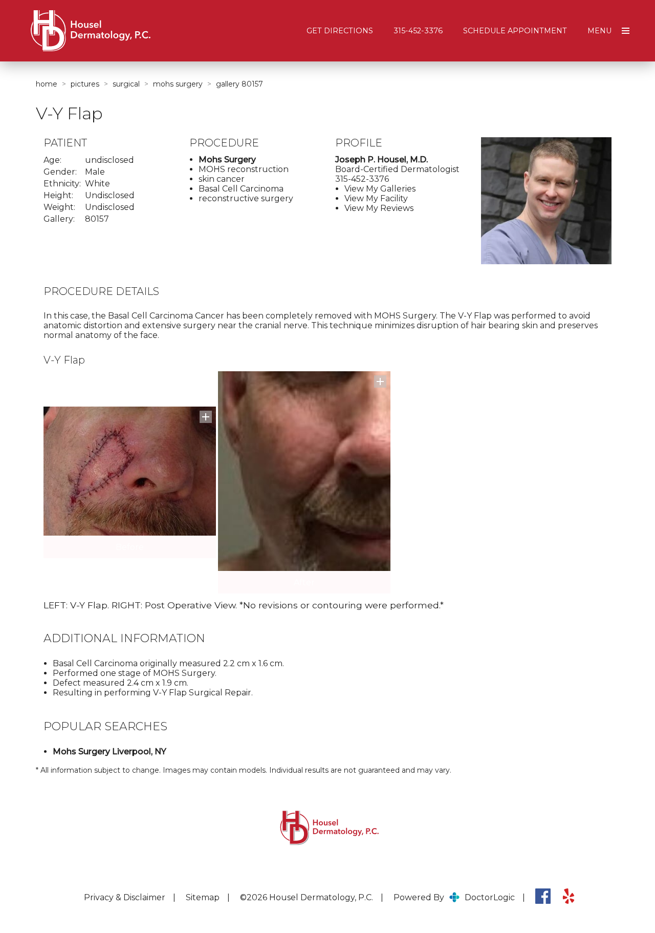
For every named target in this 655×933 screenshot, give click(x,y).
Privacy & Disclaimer (124, 897)
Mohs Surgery (178, 84)
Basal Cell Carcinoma (241, 189)
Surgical (126, 84)
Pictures (85, 84)
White (97, 183)
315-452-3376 (418, 30)
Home (46, 84)
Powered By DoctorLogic (454, 897)
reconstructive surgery (246, 198)
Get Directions (340, 30)
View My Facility (376, 198)
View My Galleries (380, 189)
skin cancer (222, 179)
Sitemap (203, 897)
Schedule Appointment (515, 30)
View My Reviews (378, 208)
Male (95, 172)
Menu (599, 30)
